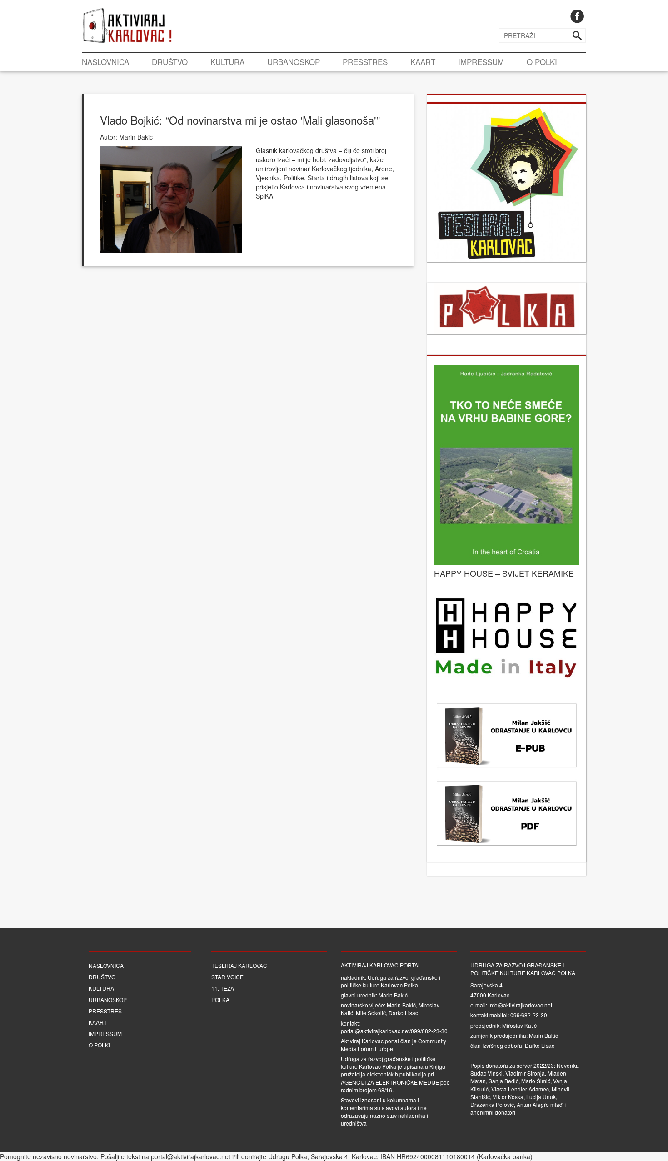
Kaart (422, 61)
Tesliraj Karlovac (239, 965)
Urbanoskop (293, 61)
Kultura (227, 61)
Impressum (481, 61)
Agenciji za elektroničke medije (390, 1082)
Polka (220, 999)
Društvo (170, 61)
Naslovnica (105, 61)
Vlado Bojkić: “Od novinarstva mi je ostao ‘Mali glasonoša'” (240, 120)
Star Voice (227, 977)
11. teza (222, 988)
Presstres (365, 61)
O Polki (542, 61)
